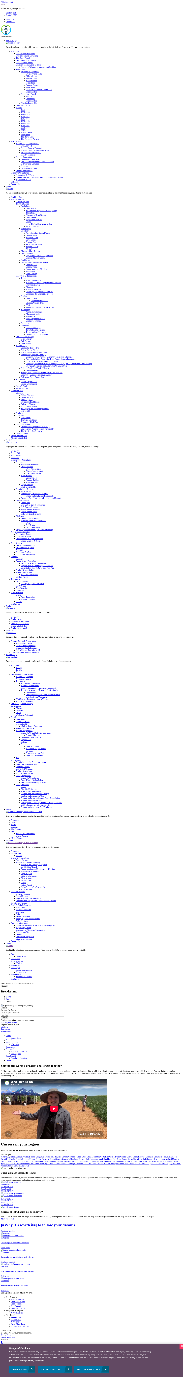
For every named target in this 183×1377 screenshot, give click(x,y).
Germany (46, 1159)
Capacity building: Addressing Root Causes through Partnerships (51, 359)
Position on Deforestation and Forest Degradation (40, 798)
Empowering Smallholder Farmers (34, 494)
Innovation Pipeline (23, 536)
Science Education (33, 735)
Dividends (20, 912)
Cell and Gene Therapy (25, 337)
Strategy (19, 668)
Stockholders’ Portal (29, 867)
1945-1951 (25, 119)
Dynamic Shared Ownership (27, 56)
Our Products (16, 1306)
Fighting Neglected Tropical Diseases (35, 368)
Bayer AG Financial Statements (28, 898)
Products (19, 413)
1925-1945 (25, 117)
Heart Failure (31, 217)
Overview (15, 451)
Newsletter (15, 1322)
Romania (146, 1161)
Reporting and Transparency (22, 674)
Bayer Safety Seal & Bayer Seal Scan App (37, 568)
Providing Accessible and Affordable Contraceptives (46, 366)
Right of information (29, 876)
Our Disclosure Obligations (36, 697)
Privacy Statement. (36, 1361)
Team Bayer (21, 69)
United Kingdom (147, 1163)
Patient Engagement (29, 384)
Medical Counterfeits (19, 438)
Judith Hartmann (32, 78)
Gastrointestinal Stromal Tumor (38, 233)
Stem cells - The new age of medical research (43, 283)
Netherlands (39, 1161)
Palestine (93, 1161)
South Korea (40, 1163)
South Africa (29, 1163)
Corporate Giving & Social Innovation (36, 733)
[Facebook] (1, 1342)
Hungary (82, 1159)
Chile (79, 1157)
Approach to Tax (22, 932)
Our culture (15, 959)
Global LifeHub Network (31, 541)
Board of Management (30, 72)
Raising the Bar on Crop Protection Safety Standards (41, 803)
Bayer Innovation (28, 597)
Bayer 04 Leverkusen (34, 755)
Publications (16, 455)
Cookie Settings (19, 1369)
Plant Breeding (32, 482)
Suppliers (19, 559)
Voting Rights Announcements (28, 919)
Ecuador (173, 1157)
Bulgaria (58, 1157)
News (13, 822)
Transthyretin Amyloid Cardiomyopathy (41, 211)
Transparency (21, 379)
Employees (20, 719)
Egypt (3, 1159)
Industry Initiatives (28, 155)
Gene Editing (26, 343)
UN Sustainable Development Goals (35, 805)
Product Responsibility (25, 570)
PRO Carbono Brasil (29, 512)
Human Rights (21, 724)
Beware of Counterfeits (20, 624)
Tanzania (100, 1163)
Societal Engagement (24, 731)
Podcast (19, 602)
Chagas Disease (32, 370)
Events (18, 595)
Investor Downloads (19, 903)
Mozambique (20, 1161)
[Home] (6, 34)
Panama (100, 1161)
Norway (73, 1161)
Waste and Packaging (24, 715)
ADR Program (22, 921)
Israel (110, 1159)
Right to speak (26, 874)
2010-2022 (25, 130)
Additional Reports (23, 679)
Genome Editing (32, 480)
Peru (114, 1161)
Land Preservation (33, 527)
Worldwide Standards (39, 301)
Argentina (11, 1157)
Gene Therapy (26, 339)
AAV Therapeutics (33, 280)
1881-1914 (25, 112)
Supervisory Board (28, 94)
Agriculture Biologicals (30, 464)
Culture (24, 742)
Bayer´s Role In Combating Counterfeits (37, 566)
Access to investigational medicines (40, 307)
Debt (18, 914)
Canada (65, 1157)
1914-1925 (25, 114)
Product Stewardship (24, 572)
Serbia (176, 1161)
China (84, 1157)
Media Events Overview (25, 834)
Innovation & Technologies (26, 276)
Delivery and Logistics (30, 164)
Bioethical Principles (29, 789)
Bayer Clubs (26, 740)
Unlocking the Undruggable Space (39, 294)
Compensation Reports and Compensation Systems (36, 901)
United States (159, 1163)
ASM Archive (26, 889)
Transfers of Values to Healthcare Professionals (39, 690)
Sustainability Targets (24, 489)
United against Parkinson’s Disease (39, 292)
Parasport (29, 751)
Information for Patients (20, 621)
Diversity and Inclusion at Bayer (28, 65)
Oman (79, 1161)
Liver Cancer (31, 240)
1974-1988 (25, 123)
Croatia (123, 1157)
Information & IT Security (26, 175)
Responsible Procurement (31, 153)
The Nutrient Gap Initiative (31, 431)
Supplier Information (24, 157)
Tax (17, 758)
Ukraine (119, 1163)
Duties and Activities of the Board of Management (35, 925)
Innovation (20, 415)
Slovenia (20, 1163)
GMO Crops (21, 586)
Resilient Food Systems (25, 548)
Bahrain (32, 1157)
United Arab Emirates (132, 1163)
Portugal (134, 1161)
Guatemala (65, 1159)
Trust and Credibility (29, 420)
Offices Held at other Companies (39, 90)
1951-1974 (25, 121)
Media (8, 809)
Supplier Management (24, 773)
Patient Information (23, 388)
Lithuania (162, 1159)
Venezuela (177, 1163)
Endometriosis (31, 267)
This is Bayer (11, 41)
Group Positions (22, 785)
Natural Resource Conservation (33, 521)
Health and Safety (23, 722)
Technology (25, 310)
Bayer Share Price (18, 1324)
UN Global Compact (24, 769)
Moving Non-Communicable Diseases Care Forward (41, 373)
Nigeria (67, 1161)
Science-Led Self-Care (30, 422)
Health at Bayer (17, 197)
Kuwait (136, 1159)
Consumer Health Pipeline (26, 648)
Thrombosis (30, 213)
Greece (58, 1159)
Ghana (52, 1159)
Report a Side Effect (19, 436)
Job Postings (16, 1317)
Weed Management (33, 469)
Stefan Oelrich (31, 81)
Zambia (17, 1166)
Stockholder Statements (30, 871)
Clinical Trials (31, 298)
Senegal (170, 1161)
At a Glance (15, 665)
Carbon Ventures (22, 500)
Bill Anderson (31, 76)
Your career (15, 965)
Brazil (52, 1157)
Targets (19, 670)
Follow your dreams (24, 970)
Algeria (4, 1157)
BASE (23, 787)
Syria (74, 1163)
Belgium (39, 1157)
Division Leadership (29, 103)
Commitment (31, 692)
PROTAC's (30, 316)
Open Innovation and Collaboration (25, 652)
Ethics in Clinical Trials (35, 303)
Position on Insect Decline (31, 800)
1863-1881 (25, 110)
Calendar (14, 182)
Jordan (125, 1159)
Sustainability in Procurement (27, 144)
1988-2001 (25, 126)
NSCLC (29, 249)
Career (8, 943)
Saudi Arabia (161, 1161)
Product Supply (22, 577)
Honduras (74, 1159)
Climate (19, 708)
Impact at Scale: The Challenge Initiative (42, 361)
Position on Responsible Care (32, 796)
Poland (128, 1161)
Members (29, 96)
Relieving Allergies (28, 404)
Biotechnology (31, 478)
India (88, 1159)
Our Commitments (23, 424)
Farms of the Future (23, 534)
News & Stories (22, 386)
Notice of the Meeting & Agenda (34, 865)
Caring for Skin (27, 397)
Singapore (5, 1163)
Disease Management (34, 471)
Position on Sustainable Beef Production (37, 807)
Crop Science (16, 1304)
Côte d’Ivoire (114, 1157)
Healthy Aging (26, 260)
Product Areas (16, 619)
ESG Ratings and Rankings (22, 704)
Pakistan (86, 1161)
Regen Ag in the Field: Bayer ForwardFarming (34, 530)
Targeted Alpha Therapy (35, 330)
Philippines (120, 1161)
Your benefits (16, 974)
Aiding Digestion (27, 395)
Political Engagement (24, 701)
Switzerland (60, 1163)
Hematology (26, 229)
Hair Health (25, 411)
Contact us (15, 979)
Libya (155, 1159)
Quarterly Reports (23, 894)
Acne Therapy (31, 274)
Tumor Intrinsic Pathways (36, 332)
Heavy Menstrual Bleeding (36, 269)
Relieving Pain (26, 400)
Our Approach (26, 146)
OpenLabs (20, 590)
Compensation (31, 92)
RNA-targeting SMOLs (35, 319)
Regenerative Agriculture (21, 460)
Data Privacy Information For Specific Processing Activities (39, 177)
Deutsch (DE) (11, 15)
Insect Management (33, 473)
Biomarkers (30, 287)
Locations (10, 19)
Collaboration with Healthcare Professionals (43, 695)
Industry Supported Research (32, 584)
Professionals (6, 1031)
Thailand (92, 1163)
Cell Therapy (26, 341)
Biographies (25, 135)
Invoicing (24, 166)
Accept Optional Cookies (88, 1369)
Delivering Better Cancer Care (33, 377)
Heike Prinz (30, 83)
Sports (23, 744)
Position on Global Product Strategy (35, 794)
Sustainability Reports (24, 677)
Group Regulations (23, 776)
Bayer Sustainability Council (27, 764)
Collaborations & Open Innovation (29, 539)
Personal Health (17, 391)
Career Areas (21, 956)
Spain (47, 1163)
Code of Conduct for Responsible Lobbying (38, 688)
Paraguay (108, 1161)
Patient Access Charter (30, 350)
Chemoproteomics (33, 314)
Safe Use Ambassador (29, 575)
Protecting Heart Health (30, 402)
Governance (16, 760)
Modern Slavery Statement (31, 726)
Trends (23, 278)
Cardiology (25, 206)
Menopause (30, 271)
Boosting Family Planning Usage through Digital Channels (49, 357)
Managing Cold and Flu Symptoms (35, 409)
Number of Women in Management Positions (38, 67)
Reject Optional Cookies (52, 1369)
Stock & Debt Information (21, 905)
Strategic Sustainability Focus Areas (35, 150)
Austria (26, 1157)
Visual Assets (16, 829)
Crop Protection (27, 467)
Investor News (16, 853)
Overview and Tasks (34, 74)
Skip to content (7, 2)
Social (13, 717)
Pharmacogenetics (33, 285)
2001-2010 (25, 128)
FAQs (23, 883)
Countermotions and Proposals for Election (38, 869)
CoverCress (25, 503)
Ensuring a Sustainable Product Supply (36, 375)
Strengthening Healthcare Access (34, 352)
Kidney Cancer (32, 238)
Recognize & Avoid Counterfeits (34, 563)
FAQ (28, 305)
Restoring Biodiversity (30, 518)
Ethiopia (25, 1159)
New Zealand (49, 1161)
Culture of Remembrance (31, 737)
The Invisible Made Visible (41, 224)
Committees (30, 99)
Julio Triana (30, 87)
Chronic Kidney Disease (30, 251)
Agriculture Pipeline (24, 643)
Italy (115, 1159)
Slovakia (13, 1163)
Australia (19, 1157)
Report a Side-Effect (19, 626)
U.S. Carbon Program (29, 507)
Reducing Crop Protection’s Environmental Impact (41, 498)
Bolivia (46, 1157)
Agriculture (10, 440)
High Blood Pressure (34, 220)
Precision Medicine (33, 289)
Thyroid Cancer (32, 247)
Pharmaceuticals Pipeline (25, 646)
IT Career (20, 963)
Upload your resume (9, 1022)
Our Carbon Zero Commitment (33, 505)
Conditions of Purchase (30, 159)
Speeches (14, 827)
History (19, 108)
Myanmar (30, 1161)
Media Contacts (17, 838)
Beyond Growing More (25, 545)
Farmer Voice (16, 453)
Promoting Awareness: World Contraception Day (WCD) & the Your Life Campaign (59, 364)
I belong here (21, 972)
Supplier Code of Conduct (31, 148)
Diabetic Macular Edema (35, 258)
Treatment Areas (22, 204)
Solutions (19, 393)
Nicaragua (59, 1161)
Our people (15, 968)
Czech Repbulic (139, 1157)
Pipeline (24, 296)
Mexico (4, 1161)
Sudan (53, 1163)
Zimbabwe (24, 1166)
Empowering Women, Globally (33, 355)
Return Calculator (23, 916)
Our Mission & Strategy (25, 54)
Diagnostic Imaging (33, 321)
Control (19, 934)
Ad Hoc (19, 856)
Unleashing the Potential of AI (28, 650)
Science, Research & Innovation (23, 641)
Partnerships (25, 418)
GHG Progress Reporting (31, 514)
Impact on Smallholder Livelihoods (40, 496)
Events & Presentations (20, 858)
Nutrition (19, 550)
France (39, 1159)
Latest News (16, 1319)
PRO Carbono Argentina (30, 509)
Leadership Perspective (30, 348)
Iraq (100, 1159)
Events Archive (22, 836)
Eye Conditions (27, 253)
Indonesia (95, 1159)
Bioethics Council (23, 767)
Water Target (26, 491)
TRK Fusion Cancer (34, 244)
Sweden (68, 1163)
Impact (18, 672)
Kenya (130, 1159)
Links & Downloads (24, 939)
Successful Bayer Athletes (36, 749)
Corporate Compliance (20, 173)
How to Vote (26, 880)
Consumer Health (18, 1301)
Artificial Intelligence (34, 312)
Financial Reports (18, 892)
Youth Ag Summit (28, 599)
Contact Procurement (24, 171)
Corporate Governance (20, 923)
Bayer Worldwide (23, 105)
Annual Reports (22, 896)
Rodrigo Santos (32, 85)
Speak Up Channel (23, 180)
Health (8, 186)
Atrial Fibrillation (32, 226)
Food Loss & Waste (23, 552)
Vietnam (4, 1166)
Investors (9, 840)
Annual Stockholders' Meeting (28, 862)
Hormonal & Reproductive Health (34, 262)
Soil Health (30, 525)
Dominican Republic (162, 1157)
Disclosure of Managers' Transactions (30, 930)
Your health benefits (24, 977)
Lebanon (149, 1159)
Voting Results (26, 885)
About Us (15, 51)
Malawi (169, 1159)
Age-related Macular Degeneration (39, 256)
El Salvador (11, 1159)
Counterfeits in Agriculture (26, 561)
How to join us (17, 961)
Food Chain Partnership (25, 554)
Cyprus (129, 1157)
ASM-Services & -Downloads (33, 887)
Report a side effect (8, 1337)
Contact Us (10, 22)
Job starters (5, 1029)
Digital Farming (27, 485)
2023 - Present (26, 132)
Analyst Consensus (23, 910)
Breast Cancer (31, 235)
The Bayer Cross (27, 137)
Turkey (113, 1163)
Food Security (16, 543)
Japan (119, 1159)
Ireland (105, 1159)
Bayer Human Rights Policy (32, 780)
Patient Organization (29, 382)
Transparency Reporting (30, 683)
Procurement (16, 141)
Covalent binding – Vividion (37, 334)
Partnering (25, 323)
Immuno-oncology (33, 328)
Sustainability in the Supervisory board (31, 762)
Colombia (96, 1157)
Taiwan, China (83, 1163)
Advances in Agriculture (20, 532)
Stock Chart (20, 907)
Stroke (28, 222)
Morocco (11, 1161)
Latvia (142, 1159)
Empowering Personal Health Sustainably (37, 429)
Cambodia (72, 1157)
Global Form (6, 1335)
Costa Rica (104, 1157)
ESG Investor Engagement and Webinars (32, 699)
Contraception (31, 265)
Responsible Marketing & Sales (33, 782)
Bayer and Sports (32, 746)
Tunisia (107, 1163)
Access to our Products (25, 728)
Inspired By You (22, 202)
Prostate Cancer (32, 242)
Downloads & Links (29, 168)
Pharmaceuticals (17, 199)
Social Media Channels (20, 1326)
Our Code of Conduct (24, 63)
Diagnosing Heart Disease (36, 215)
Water (28, 523)
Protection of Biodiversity (31, 791)
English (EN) (11, 13)
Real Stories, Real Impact (26, 60)
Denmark (150, 1157)
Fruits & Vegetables (28, 487)
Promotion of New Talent (36, 753)
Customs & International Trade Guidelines (37, 162)
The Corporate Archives (30, 139)
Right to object (26, 878)
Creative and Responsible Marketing (35, 427)
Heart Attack (31, 208)
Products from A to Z (19, 628)
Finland (32, 1159)
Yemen (11, 1166)
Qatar (140, 1161)
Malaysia (175, 1159)
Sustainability (21, 346)
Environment (16, 706)
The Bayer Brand (23, 58)
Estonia (19, 1159)
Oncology (25, 231)
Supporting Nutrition (29, 406)
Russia (153, 1161)
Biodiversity (21, 516)
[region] (91, 1360)
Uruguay (169, 1163)
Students (4, 1027)
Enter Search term (8, 983)
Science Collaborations (30, 686)
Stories (13, 825)
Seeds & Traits (26, 476)
